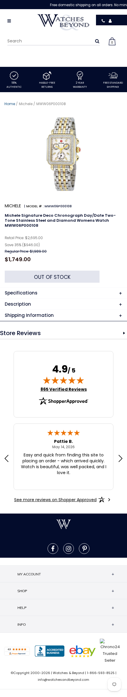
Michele (25, 103)
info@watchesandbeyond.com (63, 679)
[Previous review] (6, 459)
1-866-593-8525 (101, 672)
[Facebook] (53, 549)
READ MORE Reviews (124, 333)
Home (9, 103)
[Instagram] (68, 549)
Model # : (35, 206)
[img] (63, 380)
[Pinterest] (84, 549)
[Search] (97, 41)
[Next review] (120, 459)
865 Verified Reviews (63, 389)
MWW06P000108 (51, 103)
